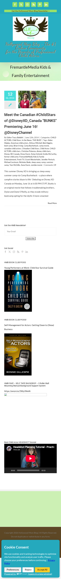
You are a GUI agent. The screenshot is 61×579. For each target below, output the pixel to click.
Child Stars (16, 140)
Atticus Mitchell (35, 143)
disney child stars (44, 151)
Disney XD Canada (12, 154)
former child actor (11, 157)
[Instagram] (14, 252)
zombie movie (36, 165)
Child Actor (44, 148)
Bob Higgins (47, 143)
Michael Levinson (11, 162)
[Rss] (18, 252)
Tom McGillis (15, 165)
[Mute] (48, 470)
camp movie (44, 146)
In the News (27, 140)
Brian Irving (18, 146)
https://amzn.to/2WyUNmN (17, 391)
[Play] (8, 470)
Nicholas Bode (25, 162)
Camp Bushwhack (31, 146)
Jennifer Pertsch (47, 159)
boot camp (8, 146)
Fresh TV (20, 159)
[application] (30, 458)
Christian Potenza (28, 151)
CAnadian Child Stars (30, 148)
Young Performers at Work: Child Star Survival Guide (28, 267)
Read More (52, 203)
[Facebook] (5, 252)
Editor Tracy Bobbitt (15, 137)
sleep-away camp (38, 162)
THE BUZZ (36, 140)
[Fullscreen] (53, 470)
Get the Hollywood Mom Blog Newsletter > (31, 11)
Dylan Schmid (36, 154)
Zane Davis (25, 165)
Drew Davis (25, 154)
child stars (16, 151)
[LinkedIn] (27, 252)
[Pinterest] (22, 252)
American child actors (19, 143)
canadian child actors (12, 148)
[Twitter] (10, 252)
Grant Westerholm (32, 159)
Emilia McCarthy (49, 154)
